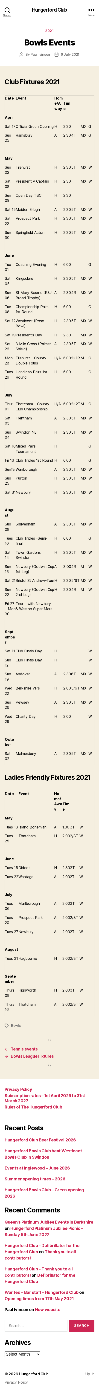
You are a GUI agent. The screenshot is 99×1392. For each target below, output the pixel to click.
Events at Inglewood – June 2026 (37, 1168)
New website (47, 1309)
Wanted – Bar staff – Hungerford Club (41, 1292)
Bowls (16, 1025)
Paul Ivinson (40, 54)
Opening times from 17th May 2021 (39, 1298)
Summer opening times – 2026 (35, 1178)
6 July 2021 (70, 54)
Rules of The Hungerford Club (33, 1107)
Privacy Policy (18, 1089)
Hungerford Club (49, 9)
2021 (49, 31)
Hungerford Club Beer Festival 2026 (40, 1139)
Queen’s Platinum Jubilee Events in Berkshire (49, 1222)
